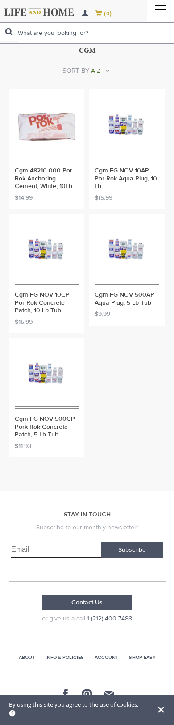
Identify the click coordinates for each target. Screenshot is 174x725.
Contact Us (87, 603)
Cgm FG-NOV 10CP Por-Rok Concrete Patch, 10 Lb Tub (42, 302)
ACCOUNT (106, 657)
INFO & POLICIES (65, 657)
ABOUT (27, 657)
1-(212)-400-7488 (109, 619)
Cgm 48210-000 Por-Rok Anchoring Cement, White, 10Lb (44, 178)
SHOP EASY (142, 657)
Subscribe (132, 550)
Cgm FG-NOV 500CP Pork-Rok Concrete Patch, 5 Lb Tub (45, 427)
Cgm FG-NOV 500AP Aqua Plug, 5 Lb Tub (124, 299)
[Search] (9, 32)
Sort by (75, 71)
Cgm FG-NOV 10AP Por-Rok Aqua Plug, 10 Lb (126, 178)
